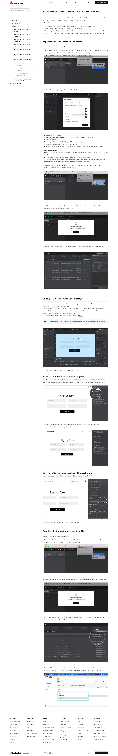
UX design (46, 724)
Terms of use (81, 753)
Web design (30, 730)
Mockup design (47, 733)
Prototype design (48, 730)
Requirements (14, 730)
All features (13, 742)
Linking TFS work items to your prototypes (24, 69)
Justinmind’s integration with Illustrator (22, 50)
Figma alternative (99, 730)
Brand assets (98, 727)
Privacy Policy (71, 753)
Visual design (13, 724)
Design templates (82, 730)
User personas (64, 721)
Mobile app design (31, 733)
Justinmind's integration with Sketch (22, 30)
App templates (64, 735)
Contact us (97, 721)
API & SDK (12, 739)
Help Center (80, 727)
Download (80, 724)
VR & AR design (30, 736)
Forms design (47, 742)
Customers (80, 736)
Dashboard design (65, 727)
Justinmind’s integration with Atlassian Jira (22, 55)
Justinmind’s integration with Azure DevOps (22, 60)
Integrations (15, 26)
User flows (63, 724)
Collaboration (16, 23)
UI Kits (79, 733)
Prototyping (30, 724)
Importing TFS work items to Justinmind (23, 64)
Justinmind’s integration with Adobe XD (22, 40)
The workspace (16, 20)
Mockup (28, 727)
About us (96, 724)
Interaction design (15, 721)
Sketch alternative (99, 733)
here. (45, 33)
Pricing (90, 3)
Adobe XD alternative (100, 736)
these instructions (50, 140)
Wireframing (30, 721)
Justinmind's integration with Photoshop (22, 45)
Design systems (14, 733)
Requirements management (64, 738)
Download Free (101, 2)
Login (78, 721)
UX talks (79, 739)
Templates (69, 3)
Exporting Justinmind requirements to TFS (21, 74)
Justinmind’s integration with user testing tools (22, 79)
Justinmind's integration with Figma (22, 35)
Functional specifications (64, 731)
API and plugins (16, 83)
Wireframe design (48, 727)
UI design (46, 721)
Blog (78, 742)
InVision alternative (99, 739)
